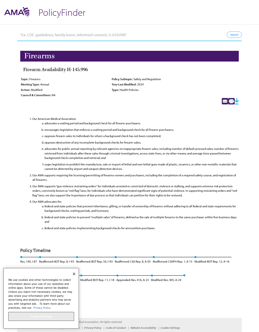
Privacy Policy (92, 328)
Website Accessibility (143, 328)
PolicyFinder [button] (61, 12)
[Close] (74, 273)
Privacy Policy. (42, 307)
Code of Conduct (116, 328)
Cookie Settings (170, 328)
